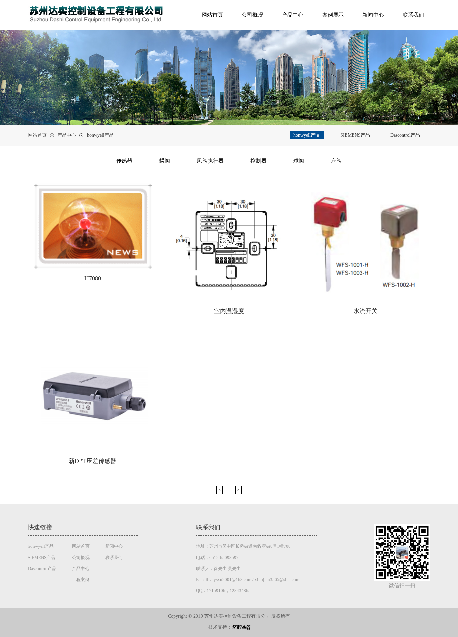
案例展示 (333, 15)
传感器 (124, 161)
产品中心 (292, 15)
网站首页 (212, 15)
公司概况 (252, 15)
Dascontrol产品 (405, 135)
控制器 (258, 161)
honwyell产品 (100, 135)
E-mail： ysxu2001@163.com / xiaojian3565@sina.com (247, 579)
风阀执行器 (210, 161)
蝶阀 (164, 161)
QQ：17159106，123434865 (223, 590)
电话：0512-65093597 (217, 557)
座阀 (336, 161)
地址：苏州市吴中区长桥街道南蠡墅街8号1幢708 (243, 546)
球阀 (298, 161)
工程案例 (81, 579)
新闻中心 (373, 15)
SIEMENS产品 (355, 135)
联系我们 (413, 15)
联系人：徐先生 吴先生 (218, 568)
